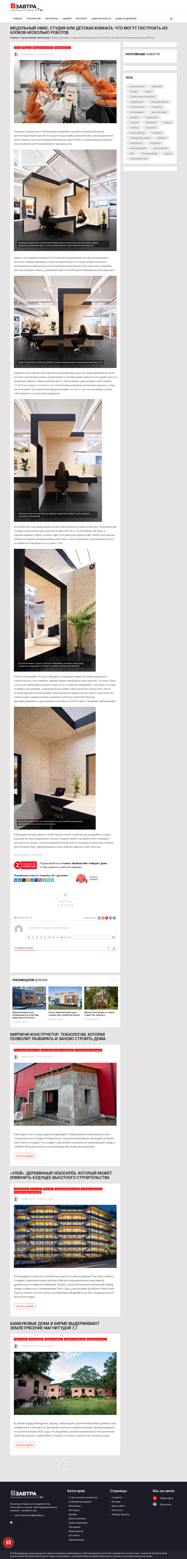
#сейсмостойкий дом (91, 1189)
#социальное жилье (97, 1339)
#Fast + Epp (36, 1189)
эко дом (134, 122)
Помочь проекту (94, 878)
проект (148, 91)
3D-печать (151, 127)
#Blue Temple (21, 1339)
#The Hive (48, 1189)
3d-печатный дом (149, 153)
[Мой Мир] (19, 880)
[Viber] (40, 880)
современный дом (138, 158)
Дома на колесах (101, 18)
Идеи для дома (76, 1539)
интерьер (157, 107)
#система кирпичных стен (27, 1050)
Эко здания (74, 1526)
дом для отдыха (159, 112)
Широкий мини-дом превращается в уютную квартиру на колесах (25, 1015)
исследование (137, 112)
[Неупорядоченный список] (49, 937)
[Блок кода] (58, 937)
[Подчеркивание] (37, 937)
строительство (137, 107)
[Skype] (48, 880)
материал (157, 133)
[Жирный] (29, 937)
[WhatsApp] (44, 880)
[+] (69, 937)
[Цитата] (53, 937)
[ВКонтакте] (15, 880)
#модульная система (43, 47)
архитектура (136, 143)
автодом (134, 117)
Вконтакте (166, 1504)
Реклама (116, 1501)
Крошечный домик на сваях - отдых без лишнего (100, 1013)
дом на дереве (160, 148)
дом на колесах (137, 86)
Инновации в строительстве (30, 1553)
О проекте (117, 1497)
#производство (63, 47)
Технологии (33, 18)
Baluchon (162, 138)
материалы (155, 143)
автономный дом (138, 148)
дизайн (133, 91)
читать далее (24, 1156)
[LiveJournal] (36, 880)
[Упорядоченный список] (45, 937)
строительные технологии (142, 96)
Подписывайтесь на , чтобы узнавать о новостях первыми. (73, 865)
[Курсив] (33, 937)
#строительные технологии (88, 1050)
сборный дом (136, 102)
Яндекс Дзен (166, 1498)
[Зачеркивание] (41, 937)
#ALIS (17, 47)
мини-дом (157, 86)
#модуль (27, 47)
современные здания (140, 138)
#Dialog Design (21, 1189)
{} (65, 937)
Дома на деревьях (126, 18)
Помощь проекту (121, 1514)
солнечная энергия (159, 102)
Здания (67, 18)
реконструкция (137, 133)
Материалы (51, 18)
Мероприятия (76, 1531)
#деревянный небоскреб (67, 1189)
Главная (17, 18)
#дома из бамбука (54, 1339)
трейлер (134, 127)
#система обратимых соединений (57, 1050)
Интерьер (81, 18)
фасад (168, 153)
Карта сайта (118, 1505)
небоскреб (151, 122)
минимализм (152, 117)
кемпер (167, 122)
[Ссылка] (62, 937)
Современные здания (80, 1501)
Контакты (117, 1510)
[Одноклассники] (28, 880)
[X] (24, 880)
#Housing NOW (36, 1339)
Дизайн (73, 1514)
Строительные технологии (35, 37)
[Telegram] (52, 880)
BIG (131, 153)
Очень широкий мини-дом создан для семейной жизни (64, 1013)
